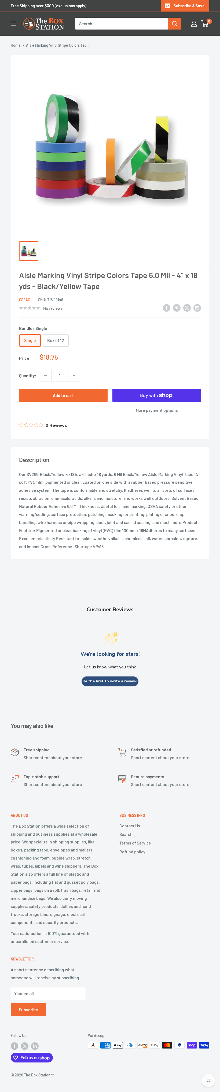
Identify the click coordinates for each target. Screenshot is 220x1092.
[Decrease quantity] (45, 375)
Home (16, 45)
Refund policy (132, 851)
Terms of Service (135, 842)
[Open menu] (13, 24)
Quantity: (27, 375)
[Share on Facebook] (166, 307)
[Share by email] (197, 307)
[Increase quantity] (74, 375)
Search (126, 834)
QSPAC (24, 299)
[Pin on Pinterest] (177, 307)
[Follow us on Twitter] (24, 1046)
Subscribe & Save (189, 5)
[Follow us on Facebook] (14, 1046)
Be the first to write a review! (110, 681)
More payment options (157, 410)
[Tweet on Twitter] (187, 307)
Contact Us (129, 825)
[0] (204, 23)
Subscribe (28, 1009)
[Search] (174, 24)
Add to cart (63, 395)
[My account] (194, 24)
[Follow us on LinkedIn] (35, 1046)
